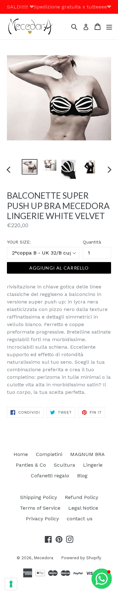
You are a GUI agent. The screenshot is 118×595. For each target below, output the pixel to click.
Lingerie (93, 465)
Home (21, 454)
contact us (80, 519)
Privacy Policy (42, 519)
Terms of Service (40, 508)
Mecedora (43, 557)
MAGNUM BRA (87, 454)
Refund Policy (81, 497)
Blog (82, 476)
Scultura (64, 465)
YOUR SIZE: (19, 241)
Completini (49, 454)
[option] (29, 167)
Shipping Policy (38, 497)
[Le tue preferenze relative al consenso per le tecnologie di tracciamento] (11, 584)
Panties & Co (31, 465)
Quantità (92, 241)
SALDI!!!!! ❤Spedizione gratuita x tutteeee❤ (59, 7)
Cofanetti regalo (50, 476)
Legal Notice (83, 508)
